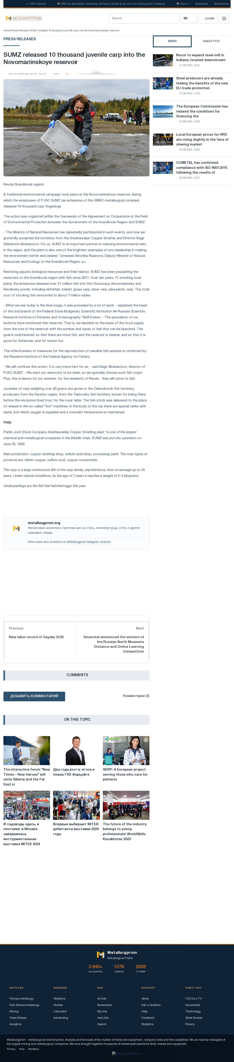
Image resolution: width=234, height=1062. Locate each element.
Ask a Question (151, 1005)
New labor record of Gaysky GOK (36, 637)
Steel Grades (193, 1018)
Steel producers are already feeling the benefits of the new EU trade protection (202, 83)
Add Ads (103, 1018)
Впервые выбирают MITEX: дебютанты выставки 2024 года (76, 829)
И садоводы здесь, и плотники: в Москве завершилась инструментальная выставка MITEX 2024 (21, 834)
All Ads (101, 998)
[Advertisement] (76, 581)
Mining (14, 1011)
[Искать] (174, 18)
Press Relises (18, 1018)
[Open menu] (224, 18)
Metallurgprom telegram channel (88, 542)
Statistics (201, 4)
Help (144, 1011)
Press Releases (20, 31)
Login (209, 18)
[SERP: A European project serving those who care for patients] (126, 750)
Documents (192, 1005)
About (145, 998)
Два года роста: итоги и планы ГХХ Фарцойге (74, 772)
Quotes (58, 1005)
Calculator (60, 1011)
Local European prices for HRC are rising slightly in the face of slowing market (202, 139)
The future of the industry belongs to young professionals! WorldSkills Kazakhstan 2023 (125, 832)
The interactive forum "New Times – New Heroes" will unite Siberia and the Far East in (26, 777)
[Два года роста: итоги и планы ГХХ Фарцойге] (76, 750)
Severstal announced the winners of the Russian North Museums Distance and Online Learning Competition (113, 644)
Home (7, 31)
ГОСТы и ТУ (193, 998)
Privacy (189, 1024)
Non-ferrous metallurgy (24, 1005)
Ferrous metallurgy (22, 998)
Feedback (147, 1018)
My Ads (102, 1011)
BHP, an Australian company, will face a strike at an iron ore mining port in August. (102, 4)
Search (101, 1024)
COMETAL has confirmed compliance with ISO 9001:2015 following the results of (201, 168)
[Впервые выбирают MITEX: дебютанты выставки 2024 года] (76, 805)
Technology (193, 1011)
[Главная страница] (22, 18)
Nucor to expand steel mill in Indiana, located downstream (201, 58)
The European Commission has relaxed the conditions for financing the (202, 111)
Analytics (15, 1024)
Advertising (221, 4)
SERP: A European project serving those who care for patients (125, 774)
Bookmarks (104, 1005)
